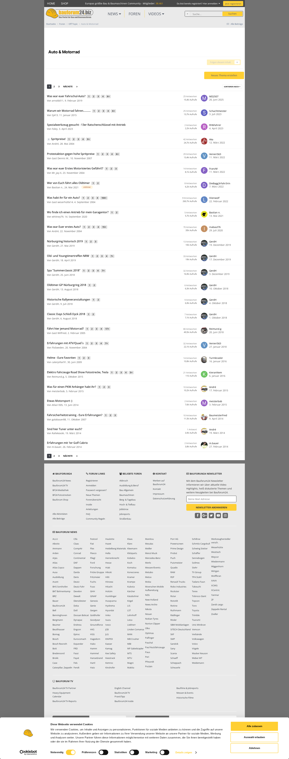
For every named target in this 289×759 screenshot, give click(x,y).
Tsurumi (196, 619)
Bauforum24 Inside (124, 701)
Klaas (129, 538)
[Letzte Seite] (77, 86)
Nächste (68, 86)
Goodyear (95, 619)
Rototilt (174, 600)
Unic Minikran (199, 624)
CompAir (78, 548)
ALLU (55, 538)
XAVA (214, 580)
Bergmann (58, 619)
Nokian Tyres (151, 618)
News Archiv (151, 604)
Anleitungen (92, 509)
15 (103, 227)
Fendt (76, 667)
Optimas (149, 633)
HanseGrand (96, 658)
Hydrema (110, 605)
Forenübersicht (93, 499)
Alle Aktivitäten (60, 513)
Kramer (131, 577)
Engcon (77, 629)
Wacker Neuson (200, 653)
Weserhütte (217, 547)
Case (55, 662)
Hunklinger (110, 596)
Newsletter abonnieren (211, 507)
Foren (134, 13)
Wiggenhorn (217, 566)
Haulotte (109, 538)
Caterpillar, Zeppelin (62, 667)
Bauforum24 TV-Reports (64, 701)
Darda (77, 572)
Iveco (108, 624)
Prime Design (176, 548)
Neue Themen (93, 494)
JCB (107, 629)
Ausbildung (58, 577)
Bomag (56, 634)
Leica (129, 619)
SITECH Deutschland (180, 629)
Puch (172, 558)
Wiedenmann (218, 561)
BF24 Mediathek (61, 490)
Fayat (76, 658)
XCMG (214, 585)
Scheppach (175, 662)
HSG (92, 634)
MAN (129, 634)
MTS (129, 653)
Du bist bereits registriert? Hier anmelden (198, 3)
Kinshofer (110, 667)
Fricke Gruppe (97, 572)
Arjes (55, 558)
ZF (212, 599)
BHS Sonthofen (60, 586)
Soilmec (196, 562)
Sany (172, 648)
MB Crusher (133, 638)
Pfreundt (149, 661)
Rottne (173, 605)
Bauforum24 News (62, 480)
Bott (55, 648)
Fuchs (93, 581)
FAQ (88, 514)
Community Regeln (95, 518)
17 (106, 328)
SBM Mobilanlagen (179, 624)
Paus (147, 652)
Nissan (148, 614)
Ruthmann (175, 610)
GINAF (93, 596)
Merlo (148, 562)
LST (129, 610)
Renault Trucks (177, 581)
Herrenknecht (112, 558)
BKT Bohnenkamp (61, 591)
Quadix (174, 567)
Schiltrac (196, 538)
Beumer (56, 624)
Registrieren (92, 480)
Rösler (173, 619)
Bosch (56, 638)
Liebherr (131, 624)
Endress (77, 624)
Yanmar (215, 594)
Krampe (131, 581)
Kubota (131, 586)
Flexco (93, 553)
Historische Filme (185, 697)
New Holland (151, 599)
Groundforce (96, 624)
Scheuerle (175, 667)
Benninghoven (60, 615)
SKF (172, 634)
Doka (76, 605)
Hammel (94, 653)
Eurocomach (80, 638)
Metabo (149, 572)
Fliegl (92, 558)
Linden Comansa (135, 629)
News (113, 13)
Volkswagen (198, 638)
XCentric (215, 590)
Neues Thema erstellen (224, 75)
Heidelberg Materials (115, 548)
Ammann (57, 548)
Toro (194, 605)
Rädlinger (175, 615)
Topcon (196, 600)
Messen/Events (152, 567)
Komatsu (131, 567)
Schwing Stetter (200, 548)
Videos (155, 13)
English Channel (122, 688)
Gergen (93, 610)
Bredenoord (59, 653)
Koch (129, 562)
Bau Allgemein (126, 490)
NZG (147, 594)
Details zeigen (183, 752)
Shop (64, 3)
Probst (173, 553)
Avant (55, 581)
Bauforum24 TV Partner (64, 688)
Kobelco (131, 558)
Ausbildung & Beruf (128, 485)
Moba (148, 581)
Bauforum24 (59, 605)
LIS (128, 605)
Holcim (108, 591)
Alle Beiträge (59, 518)
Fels (75, 662)
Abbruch (123, 480)
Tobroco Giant (199, 596)
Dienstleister (80, 600)
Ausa (55, 572)
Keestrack (110, 658)
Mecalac (149, 543)
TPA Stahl (196, 577)
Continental (79, 558)
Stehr (194, 567)
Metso (148, 577)
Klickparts (132, 553)
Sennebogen (198, 558)
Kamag (108, 648)
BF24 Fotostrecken (62, 494)
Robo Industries (178, 586)
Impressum (158, 493)
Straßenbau (125, 518)
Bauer (55, 600)
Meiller (148, 548)
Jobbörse (123, 509)
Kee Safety (110, 653)
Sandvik (174, 643)
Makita (130, 667)
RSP (172, 577)
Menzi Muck (151, 553)
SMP (172, 638)
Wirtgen (215, 571)
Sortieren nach (231, 86)
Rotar (173, 596)
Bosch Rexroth (60, 643)
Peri (147, 656)
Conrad (77, 553)
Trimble (196, 615)
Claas (76, 543)
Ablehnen (254, 748)
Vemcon (196, 629)
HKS (92, 629)
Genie (93, 605)
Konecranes (133, 572)
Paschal (149, 642)
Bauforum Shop (60, 499)
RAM (172, 572)
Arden (56, 553)
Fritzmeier (95, 577)
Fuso (92, 586)
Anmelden (91, 485)
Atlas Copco (58, 567)
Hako (92, 643)
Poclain (148, 666)
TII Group (196, 572)
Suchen (232, 13)
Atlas (55, 562)
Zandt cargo (217, 604)
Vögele (195, 648)
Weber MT (197, 658)
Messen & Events (184, 692)
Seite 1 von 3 (90, 86)
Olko (147, 628)
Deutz (76, 581)
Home (51, 3)
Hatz (92, 667)
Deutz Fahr (79, 586)
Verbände (197, 634)
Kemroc (109, 662)
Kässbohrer (133, 596)
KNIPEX (109, 638)
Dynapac (78, 619)
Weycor (215, 556)
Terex (195, 591)
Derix (76, 577)
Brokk (55, 658)
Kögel (130, 600)
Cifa (75, 538)
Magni (130, 662)
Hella (107, 553)
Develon (78, 591)
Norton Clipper (152, 623)
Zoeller (214, 614)
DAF (76, 562)
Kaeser (108, 643)
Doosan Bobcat (81, 615)
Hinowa (109, 581)
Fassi (76, 653)
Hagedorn (95, 638)
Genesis (94, 600)
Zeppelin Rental (219, 609)
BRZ (54, 596)
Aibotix (56, 543)
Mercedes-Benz (152, 558)
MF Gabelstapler (135, 648)
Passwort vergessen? (96, 490)
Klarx (129, 543)
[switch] (103, 752)
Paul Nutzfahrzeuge (155, 647)
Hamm (93, 648)
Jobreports (124, 514)
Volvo (195, 643)
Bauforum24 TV (60, 485)
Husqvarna (110, 600)
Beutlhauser (59, 629)
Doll (75, 610)
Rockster (174, 591)
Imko (108, 615)
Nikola (148, 609)
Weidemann (198, 662)
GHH (92, 591)
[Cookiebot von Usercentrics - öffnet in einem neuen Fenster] (28, 752)
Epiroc (77, 634)
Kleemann (132, 548)
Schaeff (174, 658)
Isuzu (108, 619)
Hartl (92, 662)
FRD (76, 648)
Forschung (95, 567)
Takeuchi (196, 586)
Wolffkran (216, 575)
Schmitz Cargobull (201, 543)
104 (104, 197)
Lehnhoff (131, 615)
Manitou (149, 538)
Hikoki (108, 572)
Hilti (107, 577)
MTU (129, 658)
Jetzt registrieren (233, 3)
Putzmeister (176, 562)
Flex (92, 548)
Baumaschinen (126, 494)
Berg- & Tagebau (127, 499)
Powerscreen (176, 543)
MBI (129, 643)
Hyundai (109, 610)
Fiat (92, 543)
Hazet (108, 543)
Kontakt (157, 488)
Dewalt (77, 596)
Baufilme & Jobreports (187, 688)
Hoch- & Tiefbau (127, 504)
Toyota (195, 610)
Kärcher (131, 591)
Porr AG (174, 538)
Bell (54, 610)
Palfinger (149, 637)
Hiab (107, 567)
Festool (94, 538)
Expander (78, 643)
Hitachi (108, 586)
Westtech (216, 551)
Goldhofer (95, 615)
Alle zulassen (254, 726)
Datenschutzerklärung (164, 498)
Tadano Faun (198, 581)
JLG (107, 634)
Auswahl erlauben (254, 737)
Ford (92, 562)
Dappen (77, 567)
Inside (89, 504)
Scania (173, 653)
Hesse (108, 562)
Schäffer (196, 553)
